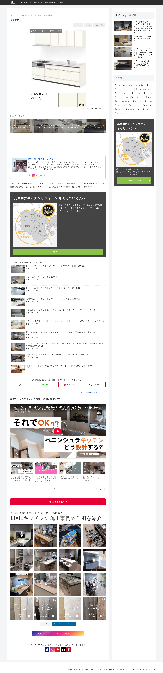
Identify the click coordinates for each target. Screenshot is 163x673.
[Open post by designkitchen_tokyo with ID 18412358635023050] (21, 535)
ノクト (88, 25)
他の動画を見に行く (58, 502)
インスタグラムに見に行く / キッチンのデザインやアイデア (57, 633)
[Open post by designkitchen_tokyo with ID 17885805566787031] (45, 560)
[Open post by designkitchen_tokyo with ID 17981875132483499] (70, 608)
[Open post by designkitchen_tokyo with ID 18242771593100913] (70, 584)
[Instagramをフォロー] (33, 175)
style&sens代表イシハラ (41, 159)
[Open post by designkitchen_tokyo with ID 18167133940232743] (21, 608)
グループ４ (99, 25)
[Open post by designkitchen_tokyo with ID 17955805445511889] (45, 535)
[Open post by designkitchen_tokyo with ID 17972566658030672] (70, 535)
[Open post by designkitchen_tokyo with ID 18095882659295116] (94, 608)
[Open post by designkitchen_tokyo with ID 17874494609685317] (45, 608)
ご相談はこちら (134, 180)
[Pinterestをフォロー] (44, 175)
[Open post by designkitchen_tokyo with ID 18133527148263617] (45, 584)
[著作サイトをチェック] (29, 175)
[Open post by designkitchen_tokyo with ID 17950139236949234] (94, 560)
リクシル (78, 25)
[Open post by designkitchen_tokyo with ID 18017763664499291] (94, 535)
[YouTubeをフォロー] (37, 175)
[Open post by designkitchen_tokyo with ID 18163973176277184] (21, 560)
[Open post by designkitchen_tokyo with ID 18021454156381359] (94, 584)
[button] (94, 384)
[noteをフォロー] (40, 175)
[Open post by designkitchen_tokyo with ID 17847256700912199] (70, 560)
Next (100, 489)
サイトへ (58, 252)
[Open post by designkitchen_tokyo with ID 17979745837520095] (21, 584)
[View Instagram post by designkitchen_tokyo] (31, 545)
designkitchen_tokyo (19, 526)
